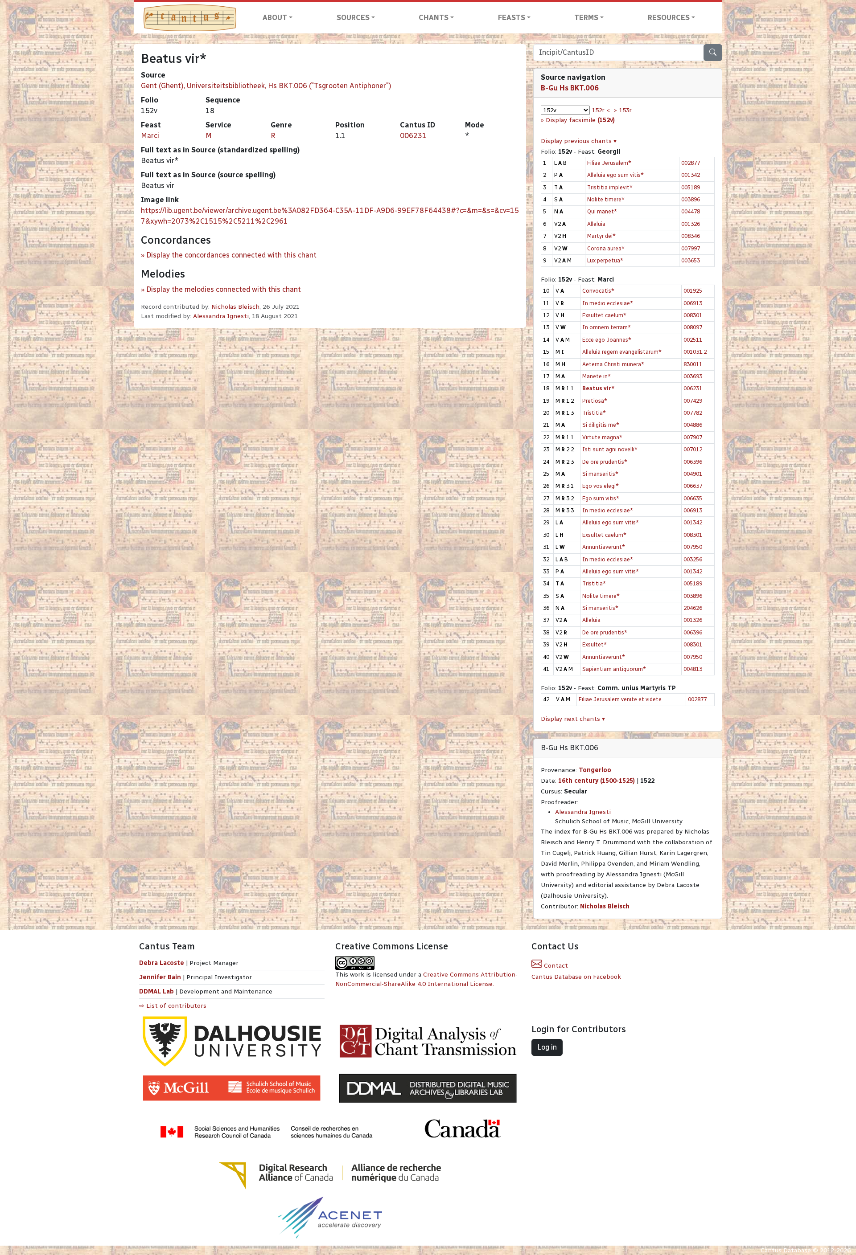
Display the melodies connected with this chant (223, 289)
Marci (150, 135)
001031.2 (695, 351)
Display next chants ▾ (573, 719)
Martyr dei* (601, 236)
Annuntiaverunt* (603, 547)
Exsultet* (594, 644)
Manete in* (596, 376)
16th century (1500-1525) (596, 781)
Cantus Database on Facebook (576, 977)
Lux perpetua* (605, 260)
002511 (692, 339)
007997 (690, 248)
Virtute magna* (602, 437)
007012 (692, 449)
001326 (690, 224)
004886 (692, 424)
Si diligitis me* (600, 424)
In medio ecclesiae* (607, 303)
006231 (413, 135)
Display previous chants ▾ (579, 141)
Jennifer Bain (161, 977)
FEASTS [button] (511, 17)
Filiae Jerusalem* (609, 162)
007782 (692, 412)
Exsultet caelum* (604, 315)
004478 (690, 211)
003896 (690, 199)
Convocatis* (598, 290)
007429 (692, 400)
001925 (692, 290)
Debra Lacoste (161, 963)
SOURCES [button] (353, 17)
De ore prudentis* (604, 461)
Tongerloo (595, 770)
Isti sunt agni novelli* (610, 449)
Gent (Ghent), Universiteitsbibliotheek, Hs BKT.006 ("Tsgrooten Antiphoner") (266, 86)
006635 (692, 498)
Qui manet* (602, 211)
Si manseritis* (600, 473)
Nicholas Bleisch (235, 307)
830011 (692, 364)
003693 (692, 376)
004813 (692, 669)
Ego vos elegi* (600, 485)
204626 (692, 608)
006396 (692, 461)
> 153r (622, 110)
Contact (555, 965)
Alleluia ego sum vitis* (615, 175)
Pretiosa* (594, 400)
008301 (692, 315)
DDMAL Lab (156, 991)
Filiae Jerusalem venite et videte (620, 699)
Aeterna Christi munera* (613, 364)
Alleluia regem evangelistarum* (622, 351)
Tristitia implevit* (610, 187)
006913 (692, 303)
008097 (692, 327)
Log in (547, 1047)
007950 (692, 547)
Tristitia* (594, 412)
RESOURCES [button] (669, 17)
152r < (601, 110)
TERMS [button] (586, 17)
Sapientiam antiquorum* (614, 669)
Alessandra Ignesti (221, 316)
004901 (692, 473)
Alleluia (596, 224)
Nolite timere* (606, 199)
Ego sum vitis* (600, 498)
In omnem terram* (606, 327)
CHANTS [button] (434, 17)
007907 (692, 437)
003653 (690, 260)
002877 (690, 162)
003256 (692, 559)
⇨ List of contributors (172, 1006)
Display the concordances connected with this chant (231, 255)
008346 (690, 236)
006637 (692, 485)
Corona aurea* (606, 248)
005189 (690, 187)
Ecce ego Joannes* (606, 339)
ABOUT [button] (275, 17)
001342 (690, 175)
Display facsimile (580, 120)
